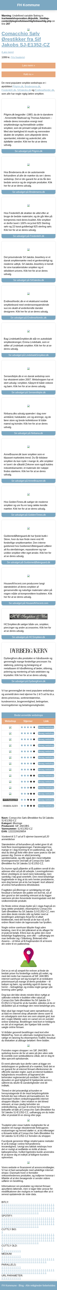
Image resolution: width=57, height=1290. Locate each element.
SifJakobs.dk (24, 90)
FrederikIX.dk (9, 90)
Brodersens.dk (32, 86)
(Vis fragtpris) (18, 57)
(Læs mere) (8, 52)
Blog (21, 1285)
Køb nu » (28, 74)
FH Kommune (28, 5)
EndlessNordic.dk (44, 90)
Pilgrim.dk (18, 86)
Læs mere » (28, 65)
